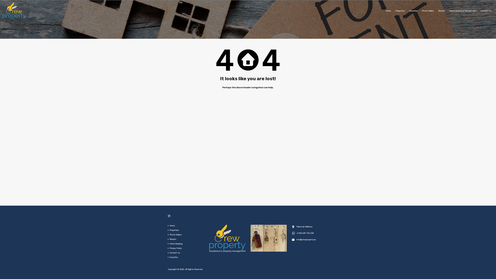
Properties (400, 11)
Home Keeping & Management (462, 11)
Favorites (413, 11)
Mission (441, 11)
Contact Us (486, 11)
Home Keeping (176, 244)
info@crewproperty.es (306, 239)
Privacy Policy (176, 248)
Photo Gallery (428, 11)
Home (388, 11)
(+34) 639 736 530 (305, 233)
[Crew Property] (14, 18)
